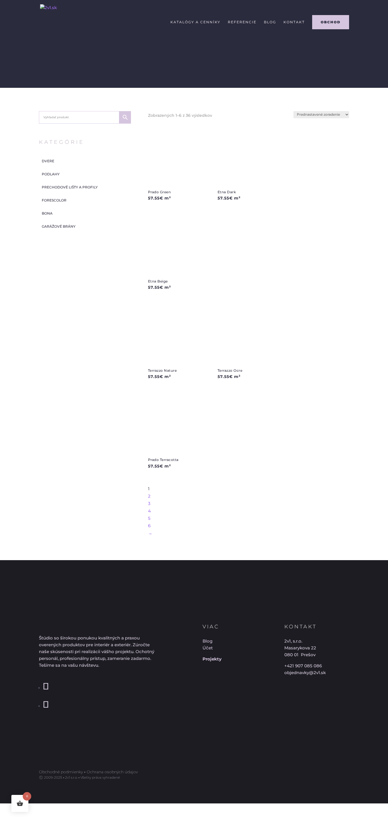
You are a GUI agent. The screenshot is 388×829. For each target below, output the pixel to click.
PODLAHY (51, 174)
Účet (208, 648)
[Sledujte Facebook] (46, 688)
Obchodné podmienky (61, 771)
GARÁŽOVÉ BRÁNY (59, 226)
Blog (270, 22)
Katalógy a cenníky (195, 22)
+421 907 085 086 (303, 665)
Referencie (242, 22)
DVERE (48, 161)
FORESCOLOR (54, 200)
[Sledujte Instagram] (46, 706)
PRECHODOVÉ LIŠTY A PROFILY (70, 187)
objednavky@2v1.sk (305, 672)
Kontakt (294, 22)
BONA (47, 213)
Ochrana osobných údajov (112, 771)
